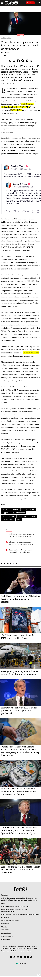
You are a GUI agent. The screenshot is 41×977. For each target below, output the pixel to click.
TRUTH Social (8, 520)
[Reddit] (22, 61)
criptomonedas (28, 509)
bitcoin (5, 509)
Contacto (34, 946)
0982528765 (5, 930)
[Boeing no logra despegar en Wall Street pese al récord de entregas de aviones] (20, 656)
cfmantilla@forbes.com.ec (22, 906)
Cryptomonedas (18, 513)
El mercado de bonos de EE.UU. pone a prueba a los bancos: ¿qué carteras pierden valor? (19, 711)
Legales (20, 946)
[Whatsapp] (10, 61)
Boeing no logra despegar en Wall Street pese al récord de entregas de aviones (20, 673)
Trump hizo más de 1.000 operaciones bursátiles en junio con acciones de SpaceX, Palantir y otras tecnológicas (19, 831)
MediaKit (27, 946)
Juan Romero (6, 53)
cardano (15, 509)
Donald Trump (8, 516)
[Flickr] (28, 957)
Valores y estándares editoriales (11, 948)
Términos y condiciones (9, 946)
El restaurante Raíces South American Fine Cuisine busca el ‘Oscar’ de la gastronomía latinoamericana (22, 543)
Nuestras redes (27, 948)
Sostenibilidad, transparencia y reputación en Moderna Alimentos (21, 551)
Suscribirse (30, 3)
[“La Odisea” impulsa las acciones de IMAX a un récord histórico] (20, 620)
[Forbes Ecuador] (11, 3)
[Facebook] (18, 61)
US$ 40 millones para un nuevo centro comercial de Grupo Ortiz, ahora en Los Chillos (21, 535)
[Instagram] (18, 957)
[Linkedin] (31, 61)
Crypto (5, 513)
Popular (9, 529)
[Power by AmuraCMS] (20, 963)
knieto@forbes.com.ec (7, 911)
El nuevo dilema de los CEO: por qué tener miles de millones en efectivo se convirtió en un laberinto (18, 792)
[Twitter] (14, 61)
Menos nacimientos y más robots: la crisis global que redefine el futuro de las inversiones (20, 870)
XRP (18, 520)
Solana (32, 516)
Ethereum (22, 516)
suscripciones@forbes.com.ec (9, 921)
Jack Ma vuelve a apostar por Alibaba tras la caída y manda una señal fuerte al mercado (20, 599)
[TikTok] (31, 957)
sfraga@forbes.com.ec (32, 914)
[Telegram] (27, 61)
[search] (39, 3)
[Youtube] (21, 957)
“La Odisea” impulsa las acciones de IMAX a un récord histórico (17, 636)
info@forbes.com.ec (31, 900)
